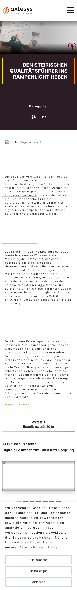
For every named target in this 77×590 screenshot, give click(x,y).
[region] (38, 546)
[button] (69, 480)
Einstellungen (38, 571)
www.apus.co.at (17, 404)
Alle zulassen (38, 559)
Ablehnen (38, 582)
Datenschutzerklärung (38, 547)
